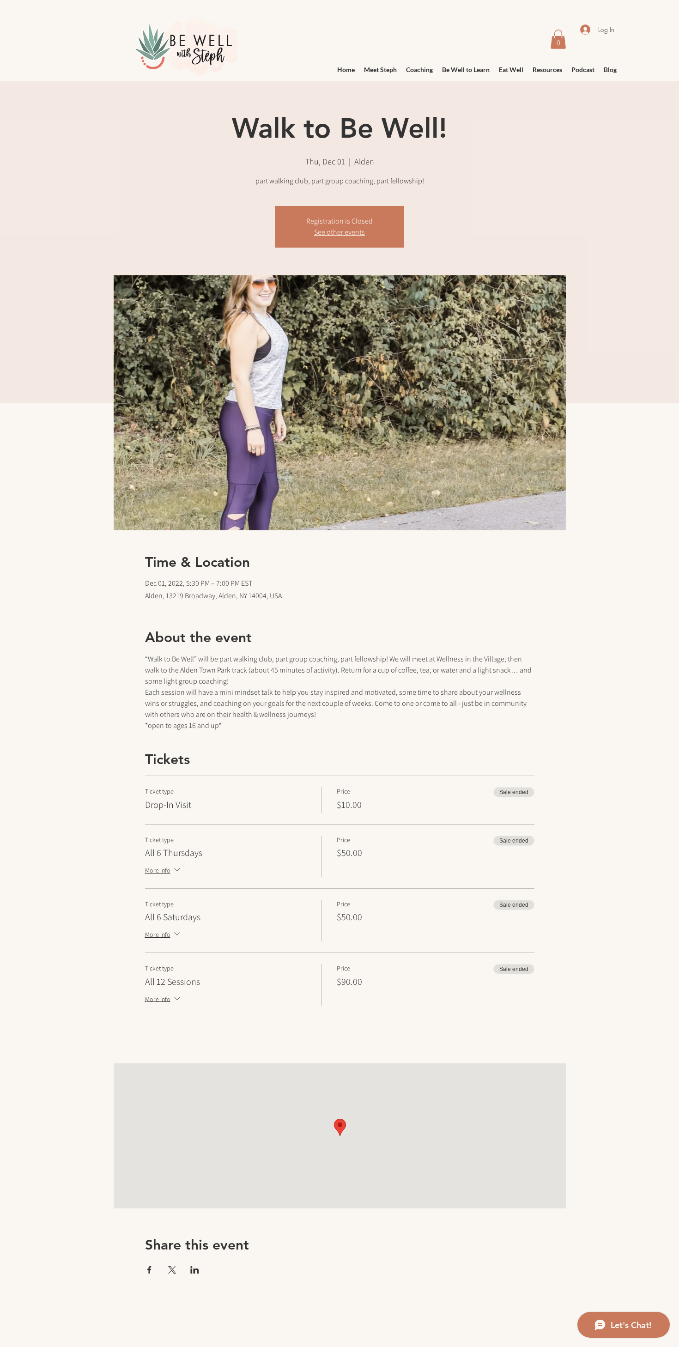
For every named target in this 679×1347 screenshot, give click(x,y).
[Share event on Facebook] (149, 1270)
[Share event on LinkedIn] (194, 1270)
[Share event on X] (172, 1270)
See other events (339, 232)
